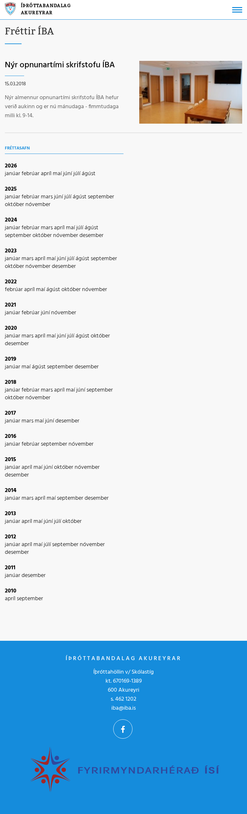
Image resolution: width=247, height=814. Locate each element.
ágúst (89, 173)
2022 (11, 282)
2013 (10, 513)
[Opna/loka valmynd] (237, 10)
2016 (10, 436)
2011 (10, 568)
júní (68, 173)
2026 (11, 166)
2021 (10, 305)
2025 (11, 189)
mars (47, 197)
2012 (10, 537)
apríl (47, 173)
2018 (10, 382)
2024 (11, 220)
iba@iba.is (123, 708)
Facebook (123, 729)
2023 (11, 251)
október (15, 204)
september (101, 197)
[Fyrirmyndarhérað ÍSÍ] (124, 768)
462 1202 (125, 699)
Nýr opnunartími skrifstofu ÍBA (60, 65)
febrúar (31, 173)
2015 (10, 459)
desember (91, 235)
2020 (11, 328)
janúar (13, 173)
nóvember (37, 204)
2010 (10, 591)
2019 (10, 359)
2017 (10, 413)
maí (58, 173)
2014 (10, 490)
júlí (77, 173)
